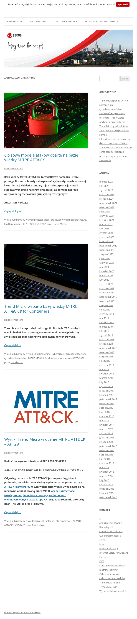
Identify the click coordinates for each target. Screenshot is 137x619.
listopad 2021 (106, 198)
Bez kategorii (106, 527)
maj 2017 (104, 420)
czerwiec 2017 (106, 416)
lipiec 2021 (104, 211)
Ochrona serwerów (109, 574)
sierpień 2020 (106, 254)
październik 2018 (108, 348)
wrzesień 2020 (106, 249)
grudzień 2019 (106, 288)
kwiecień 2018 (106, 373)
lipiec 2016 (104, 458)
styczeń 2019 (106, 335)
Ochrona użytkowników (112, 578)
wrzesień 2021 (106, 207)
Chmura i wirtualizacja (111, 531)
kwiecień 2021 (106, 220)
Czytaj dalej (12, 211)
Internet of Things (108, 548)
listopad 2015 (106, 493)
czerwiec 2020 (106, 262)
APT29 (71, 520)
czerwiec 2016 (106, 463)
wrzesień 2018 (106, 352)
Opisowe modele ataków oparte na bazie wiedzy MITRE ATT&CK (41, 157)
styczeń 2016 (106, 484)
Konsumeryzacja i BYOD (112, 565)
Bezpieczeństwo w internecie (101, 21)
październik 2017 (108, 399)
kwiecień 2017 (106, 424)
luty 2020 (104, 279)
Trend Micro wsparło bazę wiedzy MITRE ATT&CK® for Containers (40, 308)
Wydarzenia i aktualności (41, 520)
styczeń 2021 (106, 232)
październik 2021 (108, 203)
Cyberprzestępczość (38, 219)
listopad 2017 (106, 394)
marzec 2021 (106, 224)
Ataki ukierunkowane (39, 353)
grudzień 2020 (106, 237)
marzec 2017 (106, 429)
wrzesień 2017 (106, 403)
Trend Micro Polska (65, 21)
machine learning (108, 569)
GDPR (102, 540)
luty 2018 (104, 382)
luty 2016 (104, 480)
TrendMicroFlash (108, 586)
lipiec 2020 (104, 258)
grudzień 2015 (106, 488)
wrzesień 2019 (106, 301)
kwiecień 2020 (106, 271)
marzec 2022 (106, 181)
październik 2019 (108, 296)
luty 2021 (104, 228)
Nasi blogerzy (38, 21)
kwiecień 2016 (106, 471)
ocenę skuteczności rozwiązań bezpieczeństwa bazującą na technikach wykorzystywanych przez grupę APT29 (39, 495)
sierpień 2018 (106, 356)
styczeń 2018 (106, 386)
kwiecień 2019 (106, 322)
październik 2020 (108, 245)
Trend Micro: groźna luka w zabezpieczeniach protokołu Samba (114, 130)
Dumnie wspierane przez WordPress (22, 612)
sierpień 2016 (106, 454)
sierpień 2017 (106, 407)
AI (100, 518)
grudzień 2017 (106, 390)
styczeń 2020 (106, 284)
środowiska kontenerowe (58, 358)
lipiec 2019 (104, 309)
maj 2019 (104, 318)
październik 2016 (108, 446)
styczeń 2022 (106, 190)
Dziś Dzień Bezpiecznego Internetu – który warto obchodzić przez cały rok (112, 118)
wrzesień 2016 (106, 450)
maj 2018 (104, 369)
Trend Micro (59, 224)
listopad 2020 (106, 241)
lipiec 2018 (104, 360)
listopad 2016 (106, 441)
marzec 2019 (106, 326)
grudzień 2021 (106, 194)
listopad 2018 (106, 343)
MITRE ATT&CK (26, 224)
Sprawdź (123, 4)
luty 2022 (104, 185)
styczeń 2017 (106, 433)
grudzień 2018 (106, 339)
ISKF (101, 561)
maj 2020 (104, 267)
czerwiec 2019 (106, 313)
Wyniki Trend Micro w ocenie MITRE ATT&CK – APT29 (44, 441)
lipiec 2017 (104, 412)
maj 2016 (104, 467)
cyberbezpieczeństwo (74, 219)
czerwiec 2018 (106, 365)
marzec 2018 (106, 377)
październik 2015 (108, 497)
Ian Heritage (10, 224)
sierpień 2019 (106, 305)
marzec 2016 (106, 476)
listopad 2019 (106, 292)
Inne (101, 544)
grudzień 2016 (106, 437)
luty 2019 (104, 331)
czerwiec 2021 (106, 215)
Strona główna (13, 21)
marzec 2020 (106, 275)
